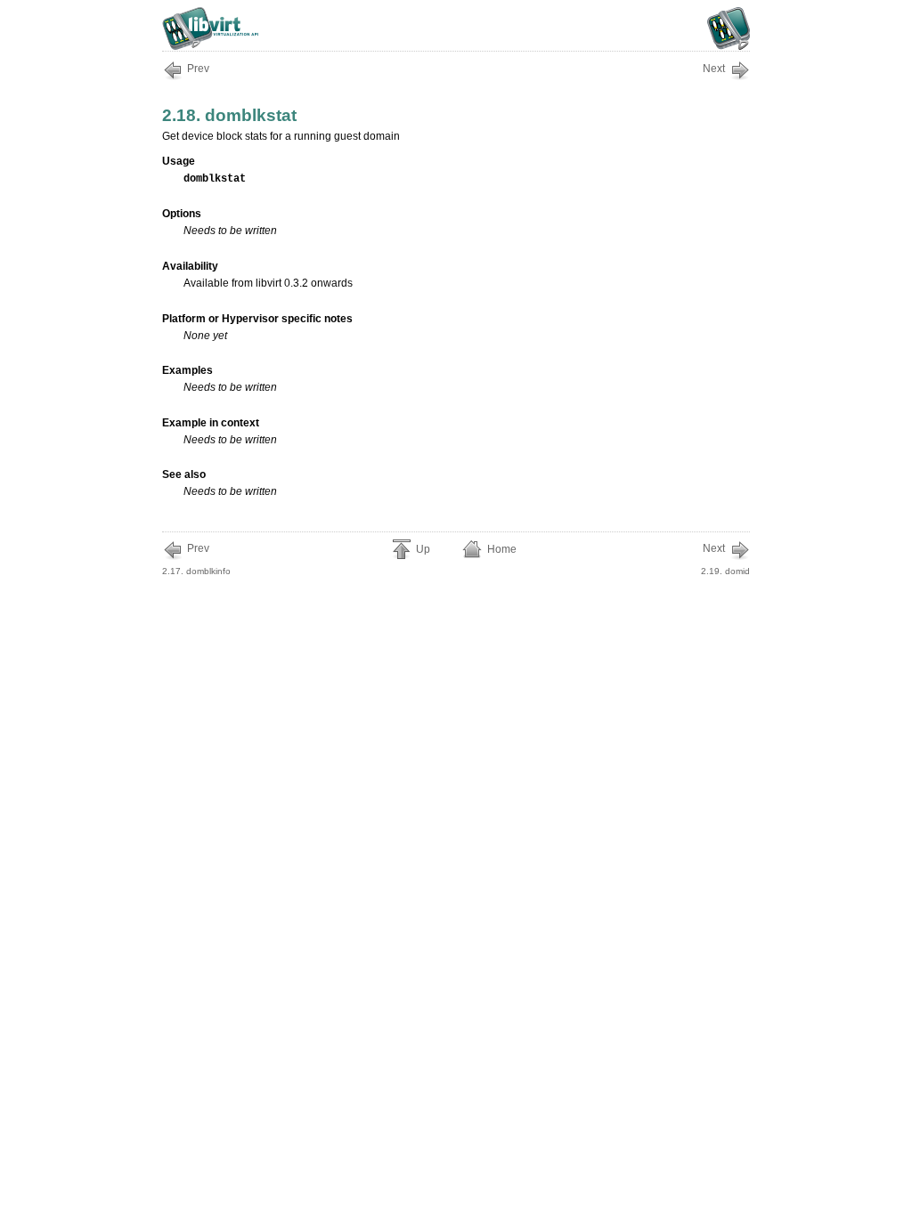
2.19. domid (725, 559)
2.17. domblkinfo (196, 559)
